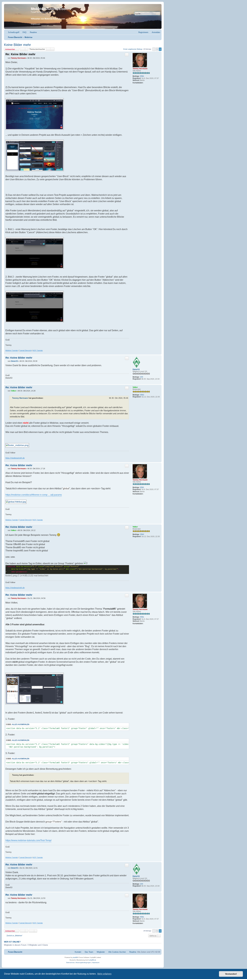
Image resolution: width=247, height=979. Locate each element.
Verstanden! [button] (231, 974)
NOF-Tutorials (38, 350)
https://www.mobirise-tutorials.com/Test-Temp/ (28, 840)
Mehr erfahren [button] (104, 974)
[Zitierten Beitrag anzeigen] (45, 398)
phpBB (75, 957)
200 (141, 377)
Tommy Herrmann (140, 69)
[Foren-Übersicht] (18, 16)
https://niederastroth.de (15, 458)
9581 (142, 76)
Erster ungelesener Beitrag (132, 49)
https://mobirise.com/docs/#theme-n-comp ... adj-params (33, 495)
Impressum (35, 24)
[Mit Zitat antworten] (127, 54)
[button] (153, 49)
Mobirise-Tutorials (11, 350)
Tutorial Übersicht (25, 350)
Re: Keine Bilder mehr (20, 54)
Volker (135, 387)
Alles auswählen (20, 724)
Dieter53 (136, 369)
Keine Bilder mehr (17, 45)
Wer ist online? (12, 942)
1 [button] (157, 49)
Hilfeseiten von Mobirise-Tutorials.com (48, 19)
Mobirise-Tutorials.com (49, 9)
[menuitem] (23, 32)
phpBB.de (92, 960)
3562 (142, 395)
